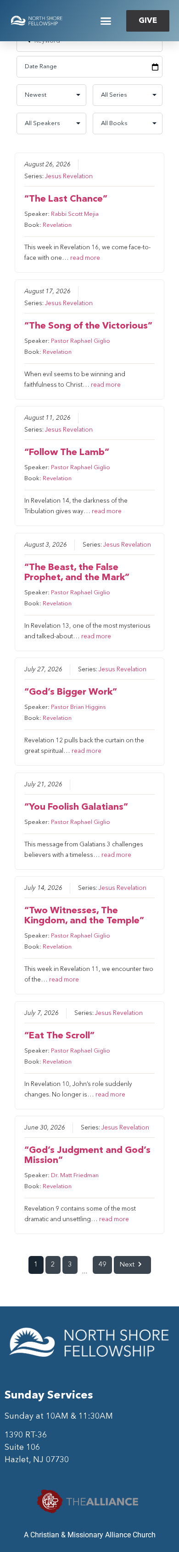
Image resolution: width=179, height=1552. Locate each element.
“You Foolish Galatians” (76, 807)
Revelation (57, 225)
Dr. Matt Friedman (75, 1176)
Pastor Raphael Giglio (80, 341)
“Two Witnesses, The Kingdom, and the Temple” (84, 916)
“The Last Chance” (65, 199)
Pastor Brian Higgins (78, 707)
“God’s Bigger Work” (70, 692)
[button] (106, 20)
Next (126, 1264)
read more (85, 258)
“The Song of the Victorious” (88, 326)
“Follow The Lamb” (66, 452)
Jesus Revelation (69, 177)
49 (102, 1264)
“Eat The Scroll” (59, 1036)
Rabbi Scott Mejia (75, 214)
